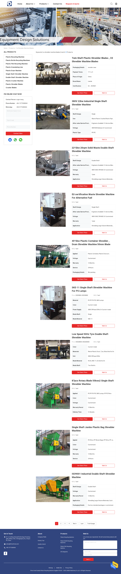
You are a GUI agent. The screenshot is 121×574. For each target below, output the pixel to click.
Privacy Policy (68, 568)
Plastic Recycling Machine (15, 57)
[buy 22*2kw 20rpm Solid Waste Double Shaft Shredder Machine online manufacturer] (53, 163)
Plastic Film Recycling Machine (17, 64)
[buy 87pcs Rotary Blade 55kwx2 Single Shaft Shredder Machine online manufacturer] (53, 396)
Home (5, 48)
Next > (75, 523)
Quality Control (42, 544)
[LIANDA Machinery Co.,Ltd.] (9, 3)
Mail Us (104, 93)
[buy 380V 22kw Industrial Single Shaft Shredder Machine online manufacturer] (53, 116)
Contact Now (18, 133)
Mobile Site (59, 568)
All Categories (64, 551)
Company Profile (42, 537)
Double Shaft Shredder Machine (17, 77)
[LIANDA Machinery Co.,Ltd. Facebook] (5, 553)
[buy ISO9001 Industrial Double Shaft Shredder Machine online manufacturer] (53, 489)
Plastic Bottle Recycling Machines (18, 60)
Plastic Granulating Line (14, 67)
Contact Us (41, 547)
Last (82, 523)
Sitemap (51, 568)
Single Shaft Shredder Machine (17, 74)
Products (12, 48)
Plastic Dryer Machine (13, 70)
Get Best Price (82, 93)
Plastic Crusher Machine (14, 81)
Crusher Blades (11, 88)
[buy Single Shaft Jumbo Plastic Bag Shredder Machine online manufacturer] (53, 442)
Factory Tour (41, 540)
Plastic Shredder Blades (14, 84)
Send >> (88, 559)
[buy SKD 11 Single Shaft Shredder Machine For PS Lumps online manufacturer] (53, 303)
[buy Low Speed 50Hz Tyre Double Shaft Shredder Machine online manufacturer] (53, 349)
